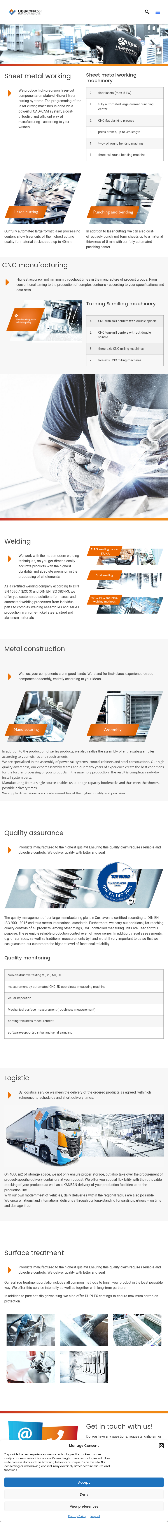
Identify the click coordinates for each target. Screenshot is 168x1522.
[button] (161, 1446)
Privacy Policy (77, 1516)
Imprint (95, 1516)
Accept (84, 1482)
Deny (84, 1494)
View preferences (84, 1506)
